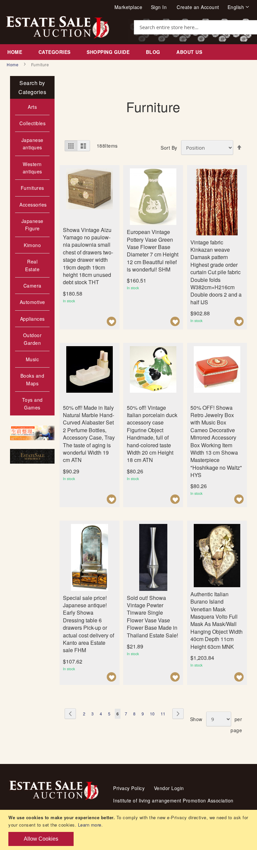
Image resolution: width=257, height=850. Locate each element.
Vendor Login (169, 788)
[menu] (128, 52)
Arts (32, 106)
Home (13, 64)
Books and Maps (32, 379)
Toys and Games (32, 403)
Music (32, 359)
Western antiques (32, 168)
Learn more (89, 825)
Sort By (169, 147)
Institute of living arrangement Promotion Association (173, 800)
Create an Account (198, 7)
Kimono (32, 245)
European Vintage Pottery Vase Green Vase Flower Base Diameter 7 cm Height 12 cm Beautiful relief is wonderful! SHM (152, 250)
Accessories (33, 204)
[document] (129, 830)
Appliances (32, 318)
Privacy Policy (129, 788)
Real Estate (32, 265)
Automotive (32, 302)
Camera (32, 285)
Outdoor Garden (32, 339)
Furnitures (32, 187)
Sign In (159, 7)
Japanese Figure (32, 225)
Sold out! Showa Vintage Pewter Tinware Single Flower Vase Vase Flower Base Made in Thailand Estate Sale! (152, 616)
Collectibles (32, 123)
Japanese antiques (32, 144)
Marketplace (128, 7)
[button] (238, 7)
